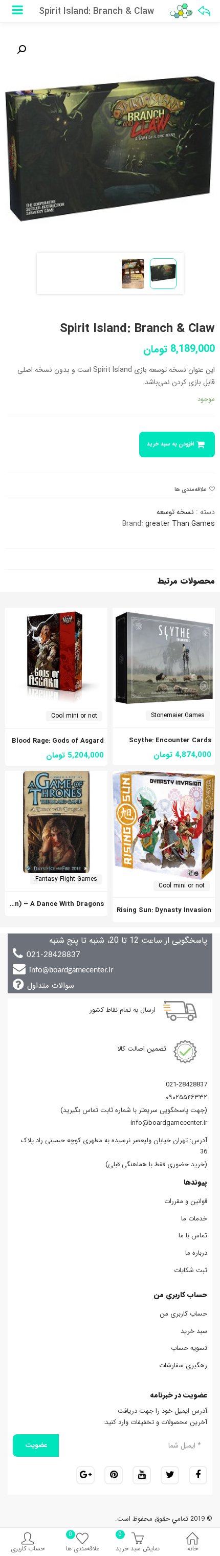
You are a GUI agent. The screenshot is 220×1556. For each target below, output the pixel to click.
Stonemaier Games (178, 715)
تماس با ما (193, 1235)
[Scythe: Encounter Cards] (164, 613)
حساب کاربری (28, 1548)
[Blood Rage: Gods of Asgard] (56, 613)
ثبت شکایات (190, 1270)
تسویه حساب (189, 1348)
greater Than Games (180, 523)
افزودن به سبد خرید (170, 444)
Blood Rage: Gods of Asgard (58, 741)
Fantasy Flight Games (66, 879)
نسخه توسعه (175, 512)
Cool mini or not (74, 716)
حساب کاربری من (183, 1313)
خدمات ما (194, 1218)
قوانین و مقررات (185, 1201)
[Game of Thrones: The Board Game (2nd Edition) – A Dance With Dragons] (56, 776)
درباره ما (196, 1253)
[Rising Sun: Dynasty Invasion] (164, 776)
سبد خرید (194, 1331)
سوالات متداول (50, 986)
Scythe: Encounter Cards (170, 740)
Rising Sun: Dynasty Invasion (164, 910)
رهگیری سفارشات (183, 1365)
